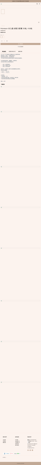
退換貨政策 (17, 443)
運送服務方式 (17, 441)
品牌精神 (4, 441)
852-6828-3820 (33, 439)
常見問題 (16, 439)
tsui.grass (33, 445)
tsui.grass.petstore (30, 447)
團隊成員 (4, 442)
